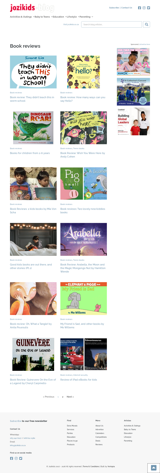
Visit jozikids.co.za (71, 24)
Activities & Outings (21, 16)
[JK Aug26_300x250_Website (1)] (133, 75)
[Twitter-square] (148, 7)
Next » (70, 396)
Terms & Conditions (91, 466)
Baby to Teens (42, 16)
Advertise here (145, 44)
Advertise (100, 429)
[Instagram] (144, 7)
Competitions (101, 437)
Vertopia (111, 466)
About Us (99, 426)
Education (58, 16)
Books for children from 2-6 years (30, 153)
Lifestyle (72, 16)
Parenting (85, 16)
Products (71, 445)
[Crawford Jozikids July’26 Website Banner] (133, 134)
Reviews (99, 445)
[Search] (146, 24)
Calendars (100, 433)
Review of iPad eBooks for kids (78, 379)
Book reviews (16, 93)
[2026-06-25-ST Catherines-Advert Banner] (133, 104)
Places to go (72, 441)
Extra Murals (72, 426)
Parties (70, 433)
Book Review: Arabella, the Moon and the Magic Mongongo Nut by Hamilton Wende (83, 268)
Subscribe (15, 421)
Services (70, 429)
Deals (98, 441)
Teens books (78, 148)
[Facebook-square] (139, 7)
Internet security (80, 375)
